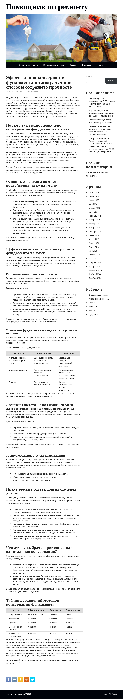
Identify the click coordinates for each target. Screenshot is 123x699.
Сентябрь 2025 (95, 235)
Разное (101, 65)
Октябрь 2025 (95, 231)
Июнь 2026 (94, 200)
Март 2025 (93, 258)
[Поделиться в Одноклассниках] (20, 679)
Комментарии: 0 (32, 91)
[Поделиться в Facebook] (8, 679)
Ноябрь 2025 (94, 227)
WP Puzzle (113, 694)
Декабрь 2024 (95, 270)
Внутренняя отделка (28, 65)
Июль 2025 (94, 243)
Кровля (73, 65)
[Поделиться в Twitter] (32, 679)
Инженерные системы (53, 65)
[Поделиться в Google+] (26, 679)
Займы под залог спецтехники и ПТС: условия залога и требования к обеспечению (102, 102)
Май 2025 (93, 250)
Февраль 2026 (95, 215)
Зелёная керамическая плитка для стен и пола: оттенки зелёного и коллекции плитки (100, 130)
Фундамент (87, 65)
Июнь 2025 (94, 247)
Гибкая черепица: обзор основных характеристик (100, 121)
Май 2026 (93, 204)
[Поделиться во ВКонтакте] (14, 679)
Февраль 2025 (95, 262)
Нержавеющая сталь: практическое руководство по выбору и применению (102, 113)
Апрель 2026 (94, 208)
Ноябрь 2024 (94, 274)
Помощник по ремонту (47, 7)
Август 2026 (94, 192)
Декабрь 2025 (95, 223)
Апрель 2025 (94, 254)
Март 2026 (93, 212)
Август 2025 (94, 239)
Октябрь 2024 (95, 278)
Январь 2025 (94, 266)
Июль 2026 (94, 196)
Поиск (89, 76)
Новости (93, 306)
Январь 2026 (94, 219)
